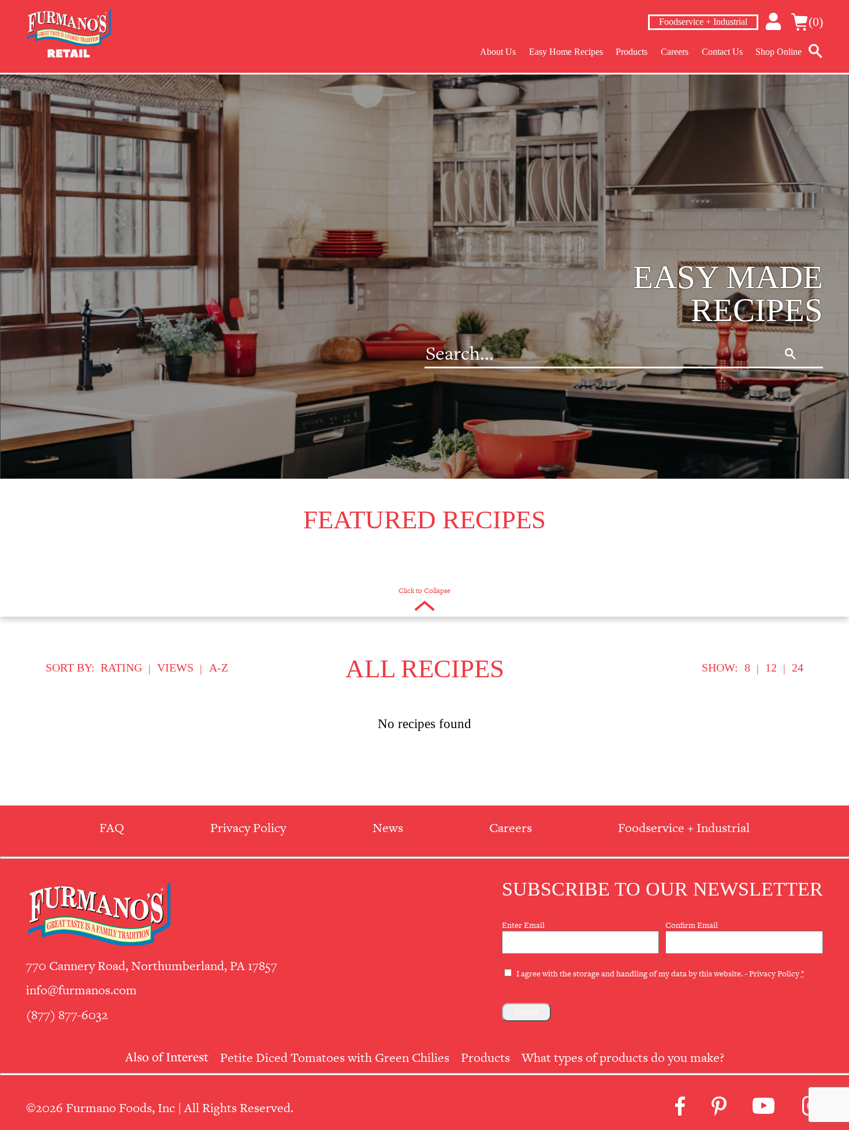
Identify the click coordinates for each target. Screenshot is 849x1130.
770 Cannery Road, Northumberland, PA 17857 (151, 966)
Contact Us (722, 52)
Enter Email (523, 925)
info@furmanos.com (81, 990)
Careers (674, 52)
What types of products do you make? (623, 1057)
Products (631, 52)
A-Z (218, 667)
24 (797, 667)
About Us (498, 52)
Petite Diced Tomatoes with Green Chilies (334, 1057)
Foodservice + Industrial (703, 22)
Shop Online (778, 52)
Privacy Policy (774, 973)
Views (175, 667)
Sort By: (70, 667)
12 (771, 667)
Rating (121, 667)
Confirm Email (691, 925)
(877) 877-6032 (67, 1015)
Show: (720, 667)
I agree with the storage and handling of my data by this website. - (660, 973)
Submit (526, 1012)
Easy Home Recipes (566, 52)
